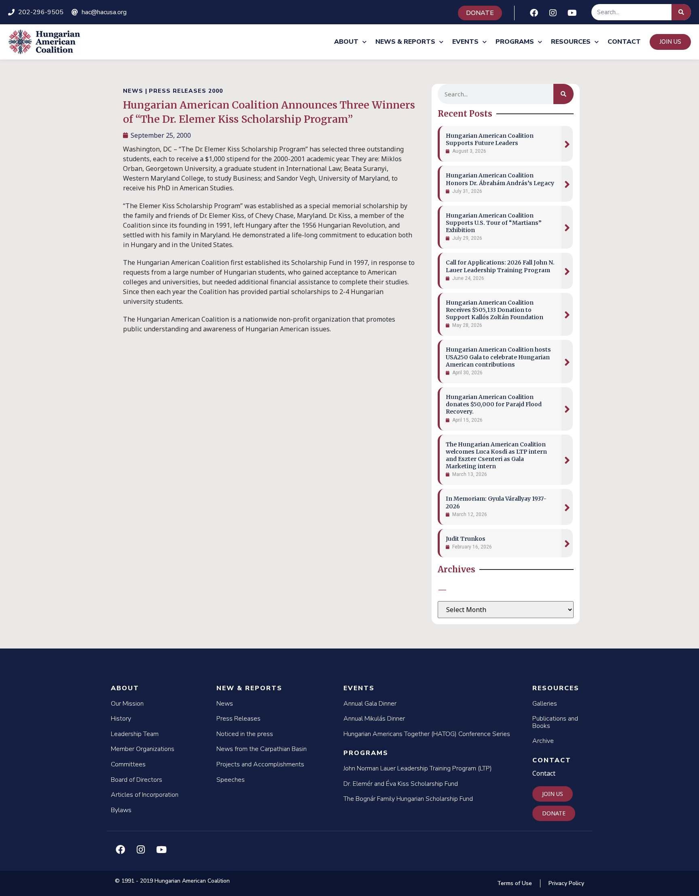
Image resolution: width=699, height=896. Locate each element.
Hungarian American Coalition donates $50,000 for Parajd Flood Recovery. (494, 404)
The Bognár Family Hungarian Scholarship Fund (408, 798)
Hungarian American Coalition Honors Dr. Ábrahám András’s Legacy (500, 179)
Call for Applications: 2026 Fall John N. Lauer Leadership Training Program (500, 266)
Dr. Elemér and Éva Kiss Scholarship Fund (400, 783)
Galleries (544, 703)
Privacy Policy (566, 883)
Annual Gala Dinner (369, 703)
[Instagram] (553, 13)
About (346, 41)
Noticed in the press (244, 734)
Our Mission (127, 703)
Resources (571, 41)
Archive (543, 740)
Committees (128, 764)
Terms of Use (514, 883)
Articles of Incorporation (144, 794)
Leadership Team (135, 734)
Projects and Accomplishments (260, 764)
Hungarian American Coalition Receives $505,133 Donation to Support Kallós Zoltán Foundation (494, 310)
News (224, 703)
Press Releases (238, 718)
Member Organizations (142, 749)
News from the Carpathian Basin (261, 749)
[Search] (681, 12)
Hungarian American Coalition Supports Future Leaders (490, 139)
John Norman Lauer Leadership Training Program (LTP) (417, 768)
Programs (515, 41)
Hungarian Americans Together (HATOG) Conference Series (426, 734)
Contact (624, 41)
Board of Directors (136, 779)
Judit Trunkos (465, 538)
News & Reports (405, 41)
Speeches (230, 779)
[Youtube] (572, 13)
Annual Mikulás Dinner (374, 718)
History (121, 718)
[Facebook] (534, 13)
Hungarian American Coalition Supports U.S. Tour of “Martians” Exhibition (494, 223)
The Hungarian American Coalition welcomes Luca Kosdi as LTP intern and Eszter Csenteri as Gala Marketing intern (496, 455)
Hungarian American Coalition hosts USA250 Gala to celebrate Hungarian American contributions (498, 357)
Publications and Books (555, 722)
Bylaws (121, 810)
